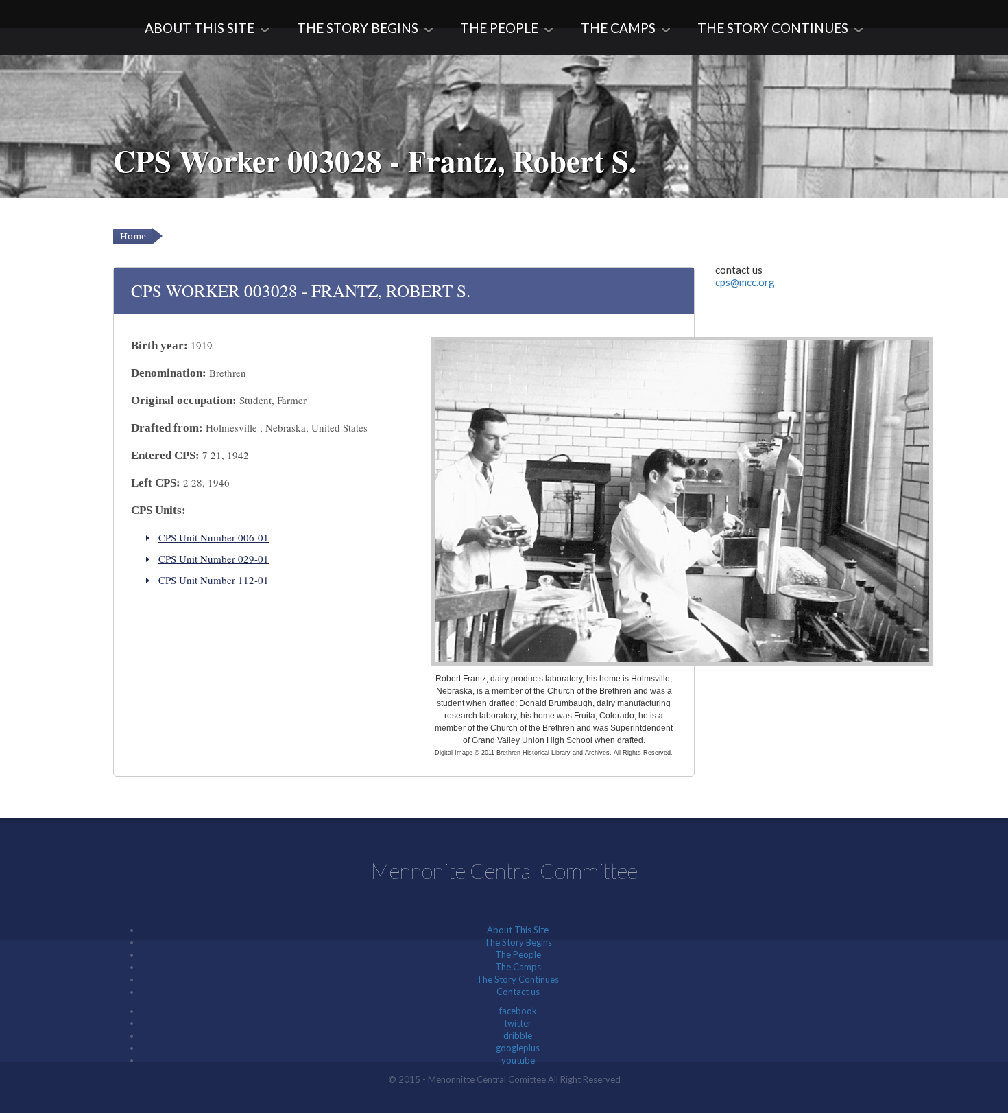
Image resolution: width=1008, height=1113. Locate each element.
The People (499, 28)
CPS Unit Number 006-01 (213, 537)
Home (133, 236)
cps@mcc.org (745, 282)
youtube (518, 1060)
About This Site (199, 28)
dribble (517, 1035)
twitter (517, 1023)
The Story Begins (357, 28)
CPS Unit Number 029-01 (213, 558)
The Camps (618, 28)
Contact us (518, 991)
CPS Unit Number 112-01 (213, 580)
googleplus (518, 1047)
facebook (518, 1010)
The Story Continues (772, 28)
